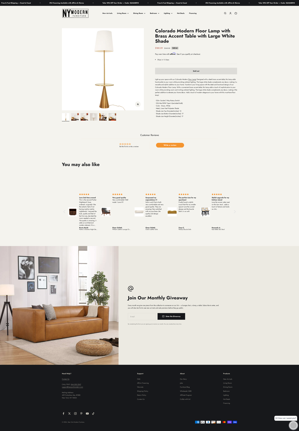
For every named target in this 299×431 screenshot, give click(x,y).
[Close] (292, 393)
